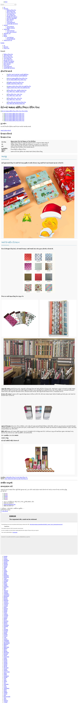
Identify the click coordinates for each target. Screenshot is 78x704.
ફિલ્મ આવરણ (10, 19)
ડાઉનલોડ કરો (7, 33)
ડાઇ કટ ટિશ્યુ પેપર (11, 15)
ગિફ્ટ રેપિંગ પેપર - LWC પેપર (14, 95)
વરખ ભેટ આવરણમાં (11, 18)
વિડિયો (5, 36)
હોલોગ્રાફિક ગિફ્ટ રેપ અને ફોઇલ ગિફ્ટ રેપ (16, 477)
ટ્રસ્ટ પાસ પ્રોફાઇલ (12, 32)
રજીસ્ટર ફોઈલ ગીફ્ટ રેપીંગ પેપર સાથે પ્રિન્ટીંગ (18, 87)
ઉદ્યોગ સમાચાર (11, 28)
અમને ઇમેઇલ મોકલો (6, 130)
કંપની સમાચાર (10, 26)
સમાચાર (6, 25)
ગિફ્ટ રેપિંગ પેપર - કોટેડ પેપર (14, 99)
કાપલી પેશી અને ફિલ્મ (12, 23)
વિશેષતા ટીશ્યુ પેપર (11, 10)
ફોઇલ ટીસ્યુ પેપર (11, 11)
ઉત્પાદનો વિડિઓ (11, 39)
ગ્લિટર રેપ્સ (9, 21)
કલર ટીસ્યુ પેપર (11, 14)
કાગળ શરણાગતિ (11, 22)
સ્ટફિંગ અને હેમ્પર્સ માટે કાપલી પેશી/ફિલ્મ (17, 75)
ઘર (4, 7)
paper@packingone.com (9, 504)
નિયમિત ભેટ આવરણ (12, 17)
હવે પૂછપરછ (3, 491)
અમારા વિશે (6, 29)
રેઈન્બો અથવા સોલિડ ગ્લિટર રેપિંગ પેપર (16, 79)
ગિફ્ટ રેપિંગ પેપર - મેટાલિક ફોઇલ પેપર (16, 91)
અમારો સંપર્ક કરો (8, 40)
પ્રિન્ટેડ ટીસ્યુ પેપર (11, 12)
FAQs (5, 34)
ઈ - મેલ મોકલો (4, 511)
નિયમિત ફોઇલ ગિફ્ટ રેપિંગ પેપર (14, 83)
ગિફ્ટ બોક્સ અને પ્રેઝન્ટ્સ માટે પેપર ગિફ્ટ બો (16, 478)
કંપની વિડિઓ (10, 37)
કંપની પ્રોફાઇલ (10, 30)
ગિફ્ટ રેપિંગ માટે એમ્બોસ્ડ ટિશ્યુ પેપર (16, 103)
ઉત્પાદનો (6, 8)
